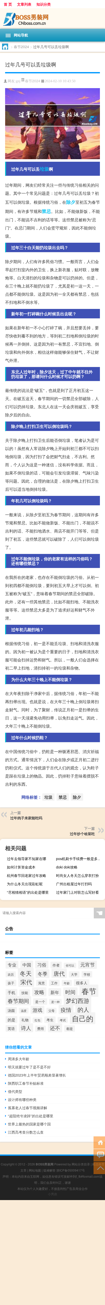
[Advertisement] (52, 1252)
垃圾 (44, 169)
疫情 (66, 1009)
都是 (69, 1028)
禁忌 (46, 211)
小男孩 (52, 1194)
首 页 (8, 4)
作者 (56, 965)
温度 (24, 1011)
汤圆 (11, 1010)
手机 (11, 992)
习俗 (41, 964)
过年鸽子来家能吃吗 (26, 817)
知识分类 (43, 4)
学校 (87, 974)
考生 (50, 1019)
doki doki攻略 (66, 866)
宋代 (26, 982)
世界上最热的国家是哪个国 (29, 1123)
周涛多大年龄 (18, 1058)
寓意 (41, 983)
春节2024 (21, 46)
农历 (11, 974)
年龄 (67, 983)
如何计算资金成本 (21, 866)
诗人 (26, 1027)
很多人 (81, 982)
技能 (24, 992)
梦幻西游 (77, 1000)
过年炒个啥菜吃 (82, 833)
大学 (74, 974)
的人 (83, 1009)
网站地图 (35, 1170)
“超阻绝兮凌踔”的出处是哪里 (30, 1115)
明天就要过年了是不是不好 (29, 1066)
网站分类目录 (81, 1164)
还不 (55, 1027)
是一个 (40, 1001)
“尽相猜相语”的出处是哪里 (28, 892)
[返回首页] (99, 1142)
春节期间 (18, 1000)
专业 (12, 965)
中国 (26, 964)
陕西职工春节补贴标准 (26, 1083)
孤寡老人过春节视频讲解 (27, 1107)
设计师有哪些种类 (22, 1099)
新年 (54, 992)
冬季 (42, 973)
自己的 (82, 1018)
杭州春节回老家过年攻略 (26, 875)
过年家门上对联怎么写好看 (77, 892)
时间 (70, 992)
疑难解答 (49, 1170)
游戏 (37, 1010)
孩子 (11, 983)
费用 (40, 1028)
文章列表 (24, 4)
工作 (54, 983)
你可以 (70, 965)
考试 (63, 1020)
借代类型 (15, 1091)
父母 (51, 1011)
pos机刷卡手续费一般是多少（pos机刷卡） (80, 858)
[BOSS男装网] (52, 18)
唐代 (59, 973)
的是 (11, 1019)
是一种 (55, 1002)
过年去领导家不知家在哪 (26, 858)
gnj (18, 81)
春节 (89, 990)
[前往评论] (99, 1155)
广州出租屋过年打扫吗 (74, 883)
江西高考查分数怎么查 (26, 1132)
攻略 (39, 992)
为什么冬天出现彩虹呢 (25, 883)
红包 (37, 1020)
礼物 (25, 1019)
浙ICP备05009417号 (70, 1170)
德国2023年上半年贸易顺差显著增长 (37, 1075)
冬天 (26, 973)
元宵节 (87, 964)
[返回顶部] (99, 1167)
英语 (11, 1028)
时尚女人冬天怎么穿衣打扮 (77, 875)
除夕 (70, 202)
